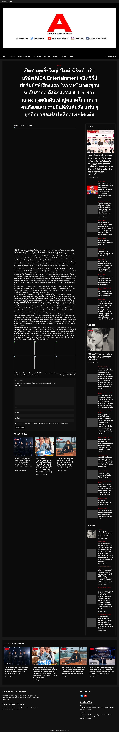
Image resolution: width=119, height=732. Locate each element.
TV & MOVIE (37, 56)
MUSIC (55, 56)
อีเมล (17, 412)
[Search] (106, 56)
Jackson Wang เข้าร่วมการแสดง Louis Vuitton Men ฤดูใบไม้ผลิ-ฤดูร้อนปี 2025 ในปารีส (60, 373)
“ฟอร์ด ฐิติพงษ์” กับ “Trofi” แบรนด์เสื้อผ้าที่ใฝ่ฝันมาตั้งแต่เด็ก (104, 475)
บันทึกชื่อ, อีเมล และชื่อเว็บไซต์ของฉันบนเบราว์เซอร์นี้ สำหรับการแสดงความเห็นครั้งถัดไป (42, 423)
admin (16, 125)
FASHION (47, 56)
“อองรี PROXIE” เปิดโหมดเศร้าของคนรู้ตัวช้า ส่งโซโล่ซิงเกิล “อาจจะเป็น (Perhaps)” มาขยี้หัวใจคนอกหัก (28, 373)
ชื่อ (16, 407)
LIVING (72, 56)
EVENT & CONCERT (24, 56)
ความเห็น (18, 385)
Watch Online (112, 56)
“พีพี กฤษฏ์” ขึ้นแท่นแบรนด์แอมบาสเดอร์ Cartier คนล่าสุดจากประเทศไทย (100, 357)
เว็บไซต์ (17, 418)
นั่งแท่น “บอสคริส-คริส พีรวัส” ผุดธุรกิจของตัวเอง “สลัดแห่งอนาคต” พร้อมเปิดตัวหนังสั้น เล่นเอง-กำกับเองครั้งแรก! (105, 280)
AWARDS (63, 56)
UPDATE (10, 56)
